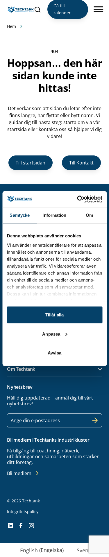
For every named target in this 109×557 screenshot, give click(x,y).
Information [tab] (54, 215)
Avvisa (54, 352)
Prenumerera (95, 420)
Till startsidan (30, 163)
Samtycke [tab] (20, 215)
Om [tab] (89, 215)
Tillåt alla (54, 314)
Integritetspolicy (22, 511)
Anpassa (51, 333)
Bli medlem (19, 473)
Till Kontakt (81, 163)
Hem (11, 26)
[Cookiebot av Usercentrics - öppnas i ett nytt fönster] (77, 199)
